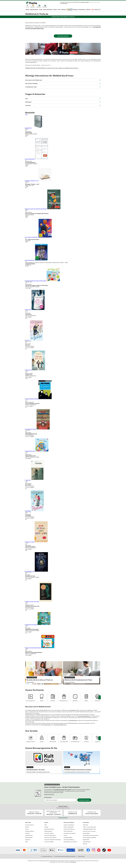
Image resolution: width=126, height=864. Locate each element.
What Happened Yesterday (31, 429)
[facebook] (88, 850)
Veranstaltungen (87, 841)
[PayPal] (61, 850)
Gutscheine (28, 105)
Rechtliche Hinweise (49, 794)
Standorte (27, 833)
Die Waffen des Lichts (30, 571)
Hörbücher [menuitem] (63, 9)
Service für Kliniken (49, 841)
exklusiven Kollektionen (83, 716)
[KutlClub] (81, 850)
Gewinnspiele (53, 738)
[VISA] (17, 850)
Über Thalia (28, 822)
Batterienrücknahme (49, 829)
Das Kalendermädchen (30, 159)
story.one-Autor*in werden (89, 831)
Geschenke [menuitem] (97, 9)
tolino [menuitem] (59, 9)
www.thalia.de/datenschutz (60, 724)
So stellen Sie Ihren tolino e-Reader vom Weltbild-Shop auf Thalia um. (62, 68)
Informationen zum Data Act (70, 841)
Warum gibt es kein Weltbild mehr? (33, 80)
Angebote (97, 738)
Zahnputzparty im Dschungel (31, 624)
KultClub (85, 843)
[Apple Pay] (52, 850)
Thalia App (85, 825)
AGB (26, 841)
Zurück (26, 697)
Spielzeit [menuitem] (70, 9)
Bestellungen (28, 102)
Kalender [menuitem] (88, 9)
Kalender (53, 697)
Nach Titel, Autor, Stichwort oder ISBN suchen (70, 2)
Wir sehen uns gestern (30, 541)
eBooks (86, 697)
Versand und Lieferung (69, 829)
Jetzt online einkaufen (63, 36)
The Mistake (28, 510)
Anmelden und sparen (84, 800)
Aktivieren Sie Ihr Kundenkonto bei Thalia (81, 672)
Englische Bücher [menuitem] (34, 9)
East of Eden (28, 480)
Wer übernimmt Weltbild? (31, 83)
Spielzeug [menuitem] (75, 9)
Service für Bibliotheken (50, 835)
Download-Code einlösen (70, 833)
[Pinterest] (98, 850)
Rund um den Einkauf (69, 822)
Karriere (27, 827)
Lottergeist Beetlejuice (30, 260)
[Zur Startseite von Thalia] (31, 3)
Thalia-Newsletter (73, 720)
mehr (26, 114)
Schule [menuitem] (40, 9)
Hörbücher (97, 697)
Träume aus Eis (28, 369)
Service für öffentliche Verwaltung (52, 839)
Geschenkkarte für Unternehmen (90, 835)
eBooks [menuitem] (55, 9)
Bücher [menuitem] (27, 9)
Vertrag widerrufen (63, 817)
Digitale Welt (86, 839)
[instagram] (93, 850)
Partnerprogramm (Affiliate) (89, 837)
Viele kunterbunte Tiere (30, 451)
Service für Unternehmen (50, 837)
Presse (26, 829)
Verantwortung (28, 835)
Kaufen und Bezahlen (69, 827)
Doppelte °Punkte (30, 738)
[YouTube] (109, 850)
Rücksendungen (48, 831)
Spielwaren (75, 697)
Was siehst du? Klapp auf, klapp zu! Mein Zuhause (36, 280)
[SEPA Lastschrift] (33, 850)
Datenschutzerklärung (69, 839)
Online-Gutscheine (68, 831)
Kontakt (46, 827)
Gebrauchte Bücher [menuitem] (48, 9)
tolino (26, 98)
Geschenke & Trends (64, 697)
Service (46, 822)
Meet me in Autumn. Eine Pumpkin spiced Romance (36, 208)
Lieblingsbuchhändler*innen (89, 829)
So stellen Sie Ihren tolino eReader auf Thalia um (63, 17)
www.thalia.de (72, 710)
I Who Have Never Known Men (32, 601)
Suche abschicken (63, 3)
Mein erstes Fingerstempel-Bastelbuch (33, 647)
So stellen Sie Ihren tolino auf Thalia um (43, 672)
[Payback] (70, 850)
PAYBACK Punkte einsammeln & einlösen (81, 762)
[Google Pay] (43, 850)
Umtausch (86, 738)
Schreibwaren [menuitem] (81, 9)
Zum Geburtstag (64, 738)
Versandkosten (73, 862)
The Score (27, 340)
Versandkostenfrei (75, 738)
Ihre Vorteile (86, 822)
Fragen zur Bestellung (69, 825)
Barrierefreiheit (28, 837)
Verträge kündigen (68, 837)
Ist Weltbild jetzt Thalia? (31, 87)
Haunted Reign (28, 127)
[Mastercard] (24, 850)
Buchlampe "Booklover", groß (31, 180)
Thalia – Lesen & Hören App (89, 827)
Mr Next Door (28, 309)
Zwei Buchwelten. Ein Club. (43, 762)
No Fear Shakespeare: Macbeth (32, 398)
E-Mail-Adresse (48, 797)
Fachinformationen (29, 831)
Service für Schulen (49, 833)
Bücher (41, 697)
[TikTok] (104, 850)
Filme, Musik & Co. (30, 697)
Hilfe (45, 825)
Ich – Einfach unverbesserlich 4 (32, 237)
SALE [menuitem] (92, 9)
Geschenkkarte (86, 833)
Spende (41, 738)
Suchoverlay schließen (84, 2)
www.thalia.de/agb (46, 724)
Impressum (27, 839)
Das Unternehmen (29, 825)
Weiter (99, 9)
